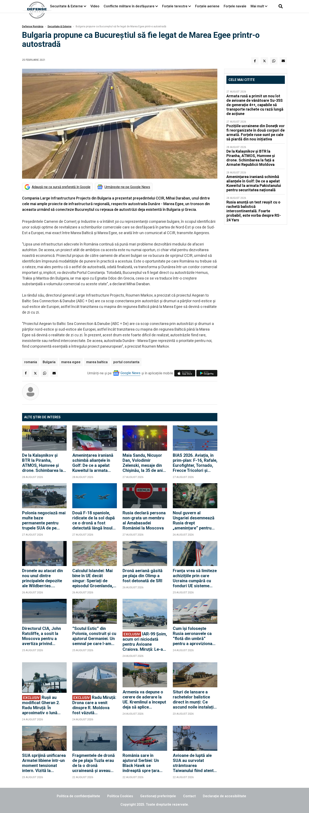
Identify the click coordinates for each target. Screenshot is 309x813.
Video (94, 6)
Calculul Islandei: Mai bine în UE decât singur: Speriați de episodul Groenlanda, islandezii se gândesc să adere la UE (93, 578)
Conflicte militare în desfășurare (129, 6)
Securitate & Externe (66, 6)
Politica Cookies (120, 796)
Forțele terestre (175, 6)
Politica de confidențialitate (78, 796)
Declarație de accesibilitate (224, 796)
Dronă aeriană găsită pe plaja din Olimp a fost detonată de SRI (142, 575)
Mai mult (258, 6)
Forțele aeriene (207, 6)
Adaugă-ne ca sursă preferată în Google (61, 187)
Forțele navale (235, 6)
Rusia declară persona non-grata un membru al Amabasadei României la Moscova (144, 520)
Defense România (32, 26)
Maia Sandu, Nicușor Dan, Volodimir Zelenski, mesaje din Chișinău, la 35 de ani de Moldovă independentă (143, 463)
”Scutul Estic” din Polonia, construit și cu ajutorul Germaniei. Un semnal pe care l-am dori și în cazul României (94, 636)
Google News (130, 373)
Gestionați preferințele (158, 796)
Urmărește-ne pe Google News (127, 187)
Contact (189, 796)
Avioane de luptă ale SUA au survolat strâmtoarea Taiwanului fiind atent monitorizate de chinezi (193, 763)
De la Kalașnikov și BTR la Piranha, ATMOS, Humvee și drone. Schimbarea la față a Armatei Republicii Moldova (42, 463)
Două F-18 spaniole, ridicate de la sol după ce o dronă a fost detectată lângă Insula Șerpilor (93, 520)
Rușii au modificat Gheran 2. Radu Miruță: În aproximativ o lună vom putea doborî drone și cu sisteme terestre (41, 705)
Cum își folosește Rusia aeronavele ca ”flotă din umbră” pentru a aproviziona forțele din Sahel (192, 636)
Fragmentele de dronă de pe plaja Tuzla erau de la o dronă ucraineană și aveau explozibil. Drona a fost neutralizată (94, 763)
